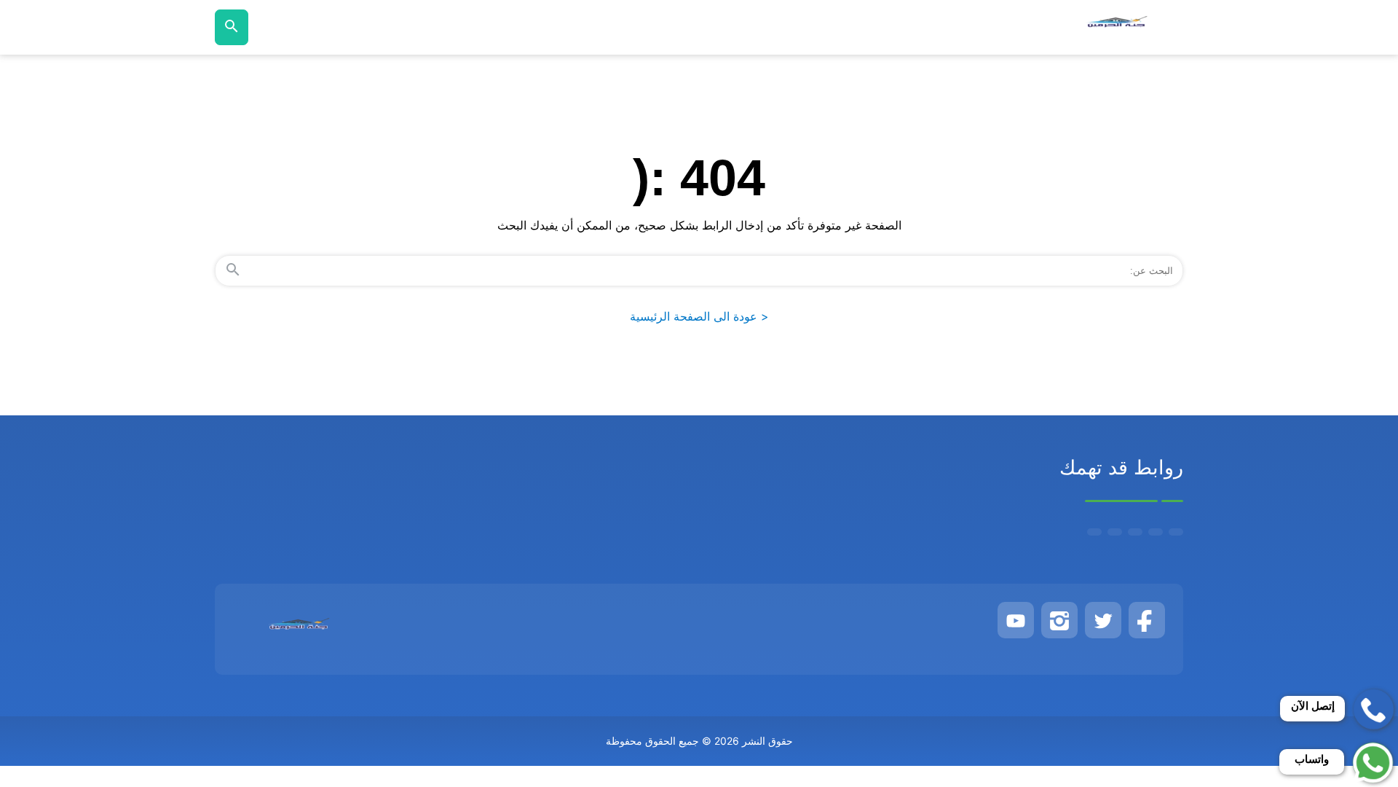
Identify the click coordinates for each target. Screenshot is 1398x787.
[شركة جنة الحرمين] (1117, 27)
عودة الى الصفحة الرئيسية (699, 316)
